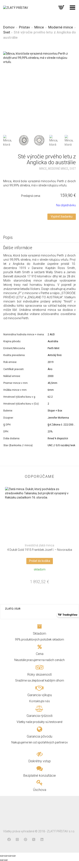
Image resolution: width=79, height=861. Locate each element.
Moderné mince (60, 27)
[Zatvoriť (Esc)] (1, 855)
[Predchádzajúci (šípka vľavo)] (1, 860)
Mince (39, 27)
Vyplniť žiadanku (61, 216)
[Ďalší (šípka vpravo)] (5, 860)
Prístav (24, 27)
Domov (9, 27)
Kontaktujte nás (39, 701)
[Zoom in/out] (13, 855)
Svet (6, 32)
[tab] (39, 237)
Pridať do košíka (39, 560)
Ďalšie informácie (17, 247)
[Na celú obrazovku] (9, 855)
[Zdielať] (5, 855)
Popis (8, 237)
